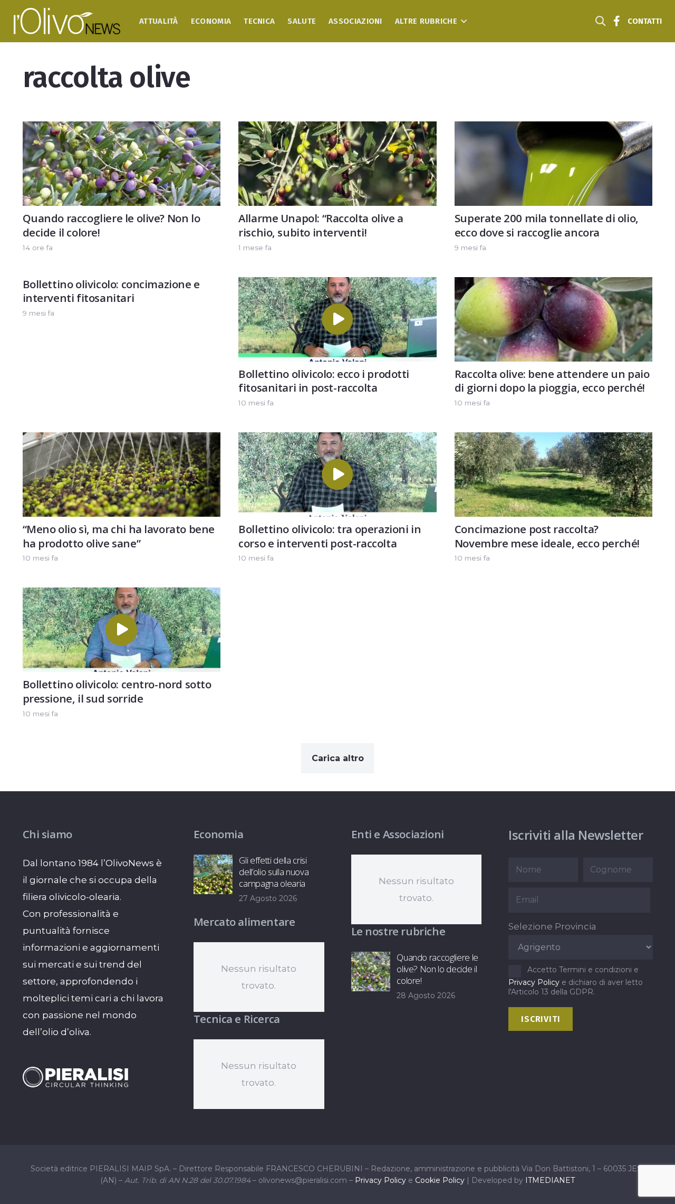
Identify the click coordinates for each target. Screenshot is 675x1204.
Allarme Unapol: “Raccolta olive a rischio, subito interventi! (320, 225)
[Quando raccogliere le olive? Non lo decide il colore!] (122, 130)
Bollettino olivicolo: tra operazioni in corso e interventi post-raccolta (329, 536)
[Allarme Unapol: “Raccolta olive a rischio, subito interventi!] (337, 130)
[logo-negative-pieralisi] (75, 1077)
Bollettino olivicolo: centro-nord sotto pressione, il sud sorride (117, 691)
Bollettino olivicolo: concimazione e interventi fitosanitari (111, 291)
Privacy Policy (534, 982)
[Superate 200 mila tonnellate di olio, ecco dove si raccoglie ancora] (554, 130)
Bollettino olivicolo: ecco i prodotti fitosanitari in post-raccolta (323, 380)
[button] (462, 21)
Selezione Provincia (552, 926)
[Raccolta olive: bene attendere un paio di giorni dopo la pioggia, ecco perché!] (554, 285)
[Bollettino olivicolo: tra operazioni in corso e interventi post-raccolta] (337, 440)
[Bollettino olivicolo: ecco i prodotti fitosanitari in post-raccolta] (337, 285)
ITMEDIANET (550, 1180)
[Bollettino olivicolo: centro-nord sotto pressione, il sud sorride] (122, 596)
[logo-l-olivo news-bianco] (67, 21)
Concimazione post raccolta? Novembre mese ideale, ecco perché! (547, 536)
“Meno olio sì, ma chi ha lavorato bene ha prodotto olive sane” (119, 536)
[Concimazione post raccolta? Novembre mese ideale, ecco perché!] (554, 440)
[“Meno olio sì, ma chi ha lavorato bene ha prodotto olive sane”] (122, 440)
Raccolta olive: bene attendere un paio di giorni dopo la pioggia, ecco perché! (552, 380)
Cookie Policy (440, 1180)
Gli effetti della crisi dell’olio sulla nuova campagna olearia (273, 871)
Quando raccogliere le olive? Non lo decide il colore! (111, 225)
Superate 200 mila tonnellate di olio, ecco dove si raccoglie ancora (547, 225)
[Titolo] (617, 21)
